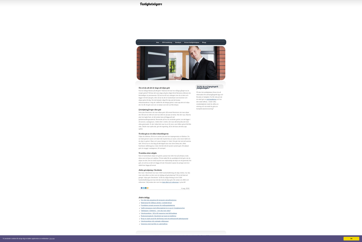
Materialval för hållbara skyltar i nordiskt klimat (156, 203)
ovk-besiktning (211, 99)
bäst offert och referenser (170, 182)
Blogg (204, 42)
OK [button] (351, 238)
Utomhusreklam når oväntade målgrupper (155, 221)
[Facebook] (141, 188)
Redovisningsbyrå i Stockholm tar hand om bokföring (158, 216)
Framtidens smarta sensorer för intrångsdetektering (158, 205)
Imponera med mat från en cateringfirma (154, 224)
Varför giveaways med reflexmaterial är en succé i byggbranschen (163, 208)
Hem (157, 42)
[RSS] (147, 188)
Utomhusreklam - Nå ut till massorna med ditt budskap (159, 213)
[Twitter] (143, 188)
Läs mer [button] (52, 238)
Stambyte (178, 42)
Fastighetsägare (151, 4)
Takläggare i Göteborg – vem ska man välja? (156, 211)
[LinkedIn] (145, 188)
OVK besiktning (167, 42)
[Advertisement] (181, 24)
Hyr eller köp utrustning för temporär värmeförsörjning (158, 200)
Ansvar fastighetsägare (191, 42)
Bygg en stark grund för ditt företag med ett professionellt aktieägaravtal (164, 218)
